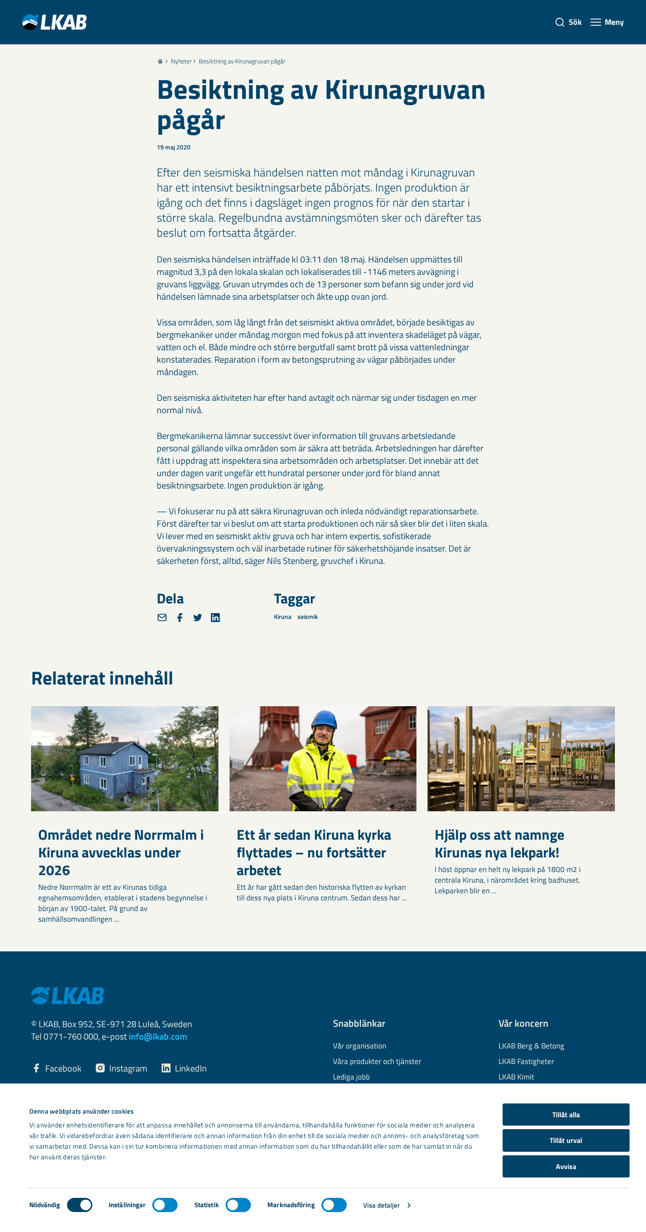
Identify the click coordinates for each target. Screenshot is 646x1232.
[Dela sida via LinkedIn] (215, 617)
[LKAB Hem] (54, 22)
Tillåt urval (566, 1140)
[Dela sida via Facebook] (179, 617)
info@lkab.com (158, 1036)
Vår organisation (359, 1046)
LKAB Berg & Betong (531, 1046)
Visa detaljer (381, 1205)
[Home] (160, 61)
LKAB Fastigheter (526, 1061)
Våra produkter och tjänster (377, 1061)
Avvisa (566, 1166)
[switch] (165, 1205)
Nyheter (181, 61)
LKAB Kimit (516, 1077)
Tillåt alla (566, 1114)
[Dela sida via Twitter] (197, 617)
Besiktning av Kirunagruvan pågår (242, 61)
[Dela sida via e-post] (162, 617)
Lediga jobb (351, 1077)
